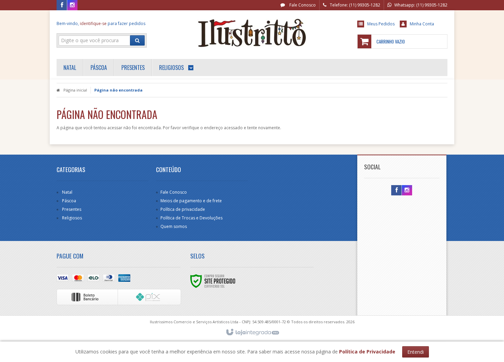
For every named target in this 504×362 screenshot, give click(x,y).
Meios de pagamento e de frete (191, 201)
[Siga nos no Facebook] (62, 5)
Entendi (415, 352)
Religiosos (72, 218)
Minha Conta (422, 24)
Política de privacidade (182, 209)
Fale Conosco (302, 5)
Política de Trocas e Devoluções (191, 218)
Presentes (71, 209)
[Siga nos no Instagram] (72, 5)
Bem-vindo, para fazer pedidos (101, 23)
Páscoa (69, 201)
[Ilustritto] (252, 33)
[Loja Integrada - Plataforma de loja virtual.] (252, 332)
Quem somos (173, 226)
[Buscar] (137, 40)
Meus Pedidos (381, 24)
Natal (67, 192)
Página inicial (75, 90)
